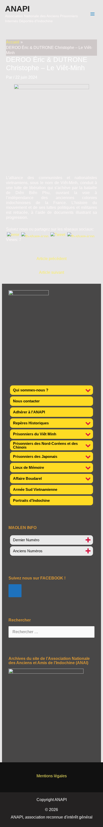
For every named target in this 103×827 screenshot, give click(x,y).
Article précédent (51, 259)
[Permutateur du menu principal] (92, 13)
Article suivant (51, 272)
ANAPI (17, 8)
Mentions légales (51, 776)
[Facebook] (15, 590)
